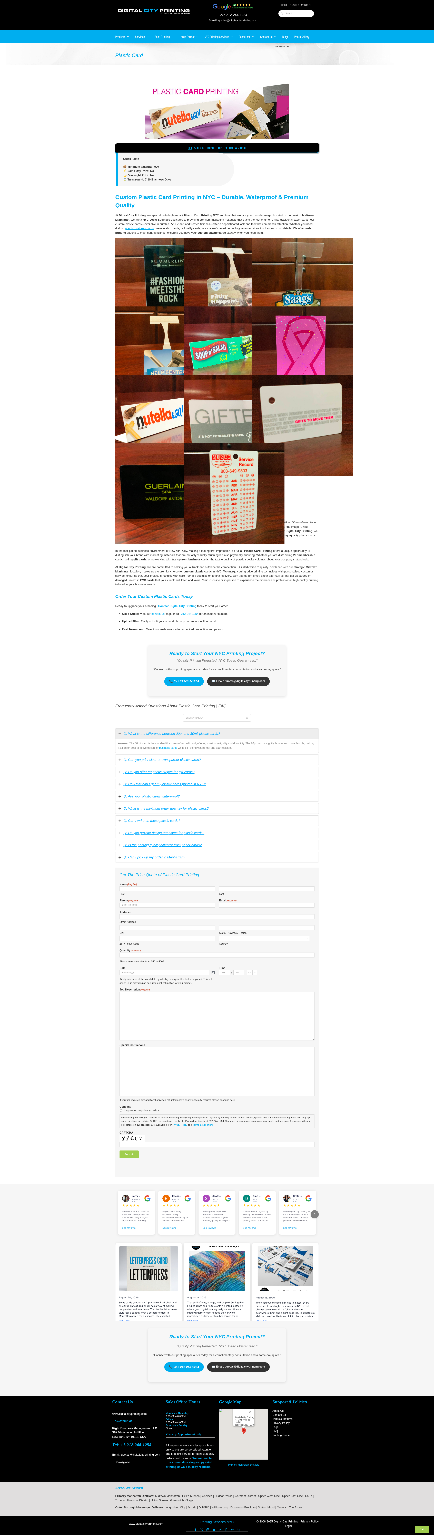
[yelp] (238, 1529)
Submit (129, 1154)
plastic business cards (139, 228)
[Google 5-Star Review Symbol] (233, 4)
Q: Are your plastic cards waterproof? (151, 796)
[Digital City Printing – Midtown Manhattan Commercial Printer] (153, 8)
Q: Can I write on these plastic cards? (151, 821)
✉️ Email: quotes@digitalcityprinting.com (238, 681)
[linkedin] (220, 1529)
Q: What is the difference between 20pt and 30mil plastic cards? (171, 733)
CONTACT (306, 5)
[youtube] (214, 1529)
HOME (284, 5)
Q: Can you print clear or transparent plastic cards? (162, 760)
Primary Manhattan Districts (243, 1464)
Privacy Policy (179, 1124)
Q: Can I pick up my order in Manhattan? (154, 857)
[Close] (250, 1412)
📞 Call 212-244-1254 (184, 681)
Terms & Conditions (203, 1124)
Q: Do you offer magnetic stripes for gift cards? (158, 772)
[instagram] (207, 1529)
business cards (168, 747)
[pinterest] (226, 1529)
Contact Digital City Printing (177, 606)
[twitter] (201, 1529)
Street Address (128, 921)
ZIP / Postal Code (129, 943)
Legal (288, 1526)
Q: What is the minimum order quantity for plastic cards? (166, 808)
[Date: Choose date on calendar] (213, 973)
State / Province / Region (232, 932)
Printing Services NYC (217, 1522)
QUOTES (294, 5)
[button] (244, 1431)
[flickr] (232, 1529)
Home (276, 46)
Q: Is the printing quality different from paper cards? (162, 845)
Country (223, 943)
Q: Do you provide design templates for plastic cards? (163, 833)
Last (221, 893)
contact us (158, 613)
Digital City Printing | (287, 1521)
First (122, 893)
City (122, 932)
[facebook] (195, 1529)
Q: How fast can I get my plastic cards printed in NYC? (164, 784)
